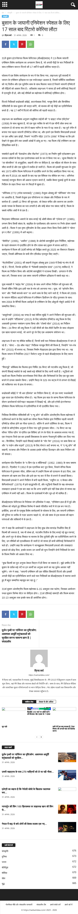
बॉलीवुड (5, 867)
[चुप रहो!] (13, 716)
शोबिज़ (4, 873)
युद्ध (3, 883)
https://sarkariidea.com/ (39, 675)
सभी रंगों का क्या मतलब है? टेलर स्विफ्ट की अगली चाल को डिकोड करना (64, 728)
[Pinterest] (22, 44)
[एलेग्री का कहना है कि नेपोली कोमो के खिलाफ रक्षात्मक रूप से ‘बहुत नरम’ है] (67, 794)
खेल (3, 878)
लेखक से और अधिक (46, 701)
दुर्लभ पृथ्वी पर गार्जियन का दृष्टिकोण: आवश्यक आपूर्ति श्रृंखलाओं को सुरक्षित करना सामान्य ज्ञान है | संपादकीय (19, 635)
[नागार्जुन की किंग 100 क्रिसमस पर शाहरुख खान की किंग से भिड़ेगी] (67, 809)
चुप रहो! (4, 726)
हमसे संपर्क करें (55, 904)
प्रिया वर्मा (8, 35)
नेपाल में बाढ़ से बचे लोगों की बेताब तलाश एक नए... (24, 823)
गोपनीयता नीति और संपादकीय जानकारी (19, 904)
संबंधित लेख (29, 701)
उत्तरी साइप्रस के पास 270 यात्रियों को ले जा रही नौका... (28, 771)
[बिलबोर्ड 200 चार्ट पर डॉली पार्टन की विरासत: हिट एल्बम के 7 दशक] (39, 708)
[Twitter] (13, 44)
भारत (4, 862)
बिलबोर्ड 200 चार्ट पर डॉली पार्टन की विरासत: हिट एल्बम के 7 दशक (38, 712)
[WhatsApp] (30, 44)
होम (3, 12)
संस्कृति (9, 12)
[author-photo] (39, 658)
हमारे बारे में (68, 904)
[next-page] (41, 737)
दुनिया (4, 856)
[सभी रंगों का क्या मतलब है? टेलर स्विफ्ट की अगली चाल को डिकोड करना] (64, 716)
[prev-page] (37, 737)
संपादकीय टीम (41, 904)
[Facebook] (5, 44)
